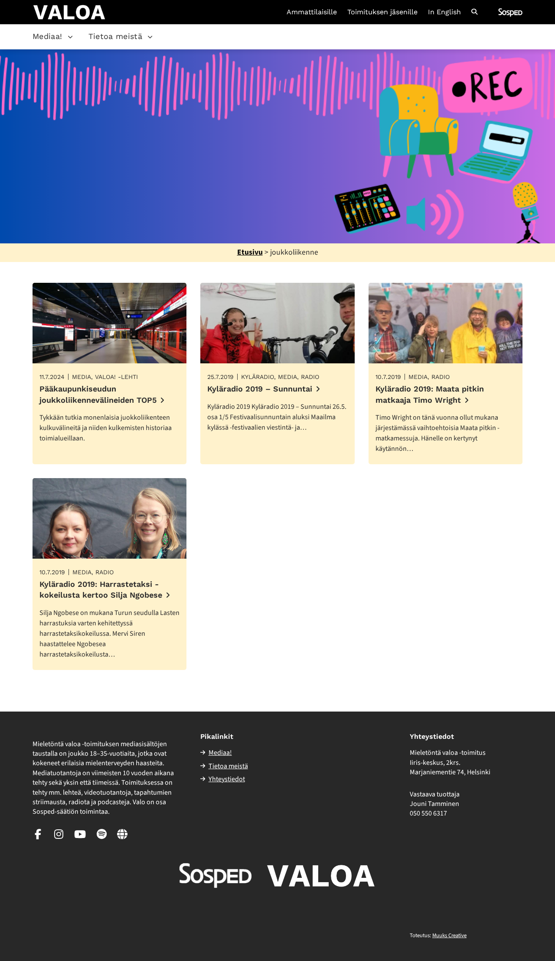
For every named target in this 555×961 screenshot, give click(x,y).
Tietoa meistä (115, 36)
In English (444, 12)
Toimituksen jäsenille (382, 12)
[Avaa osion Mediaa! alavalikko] (70, 36)
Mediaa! (47, 36)
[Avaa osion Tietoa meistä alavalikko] (150, 36)
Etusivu (250, 252)
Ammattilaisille (312, 12)
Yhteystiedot (227, 779)
